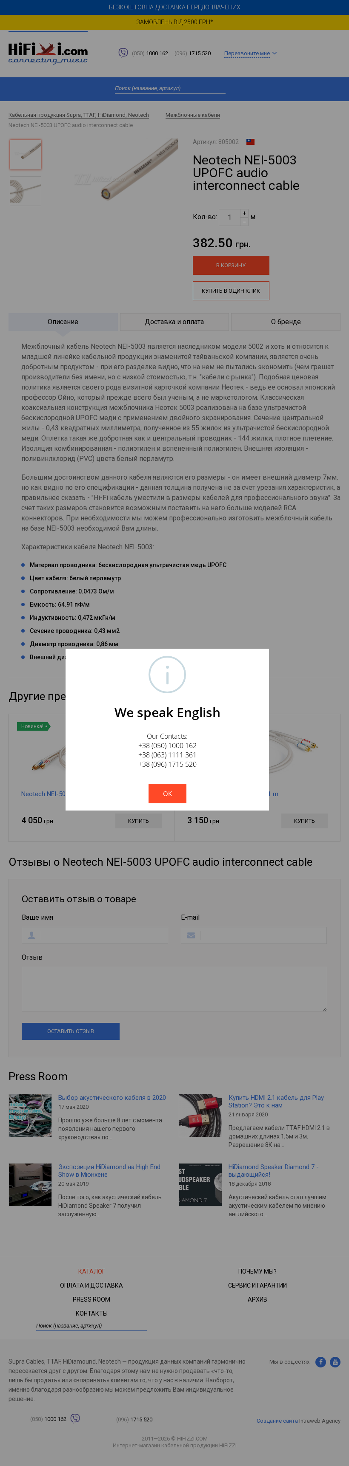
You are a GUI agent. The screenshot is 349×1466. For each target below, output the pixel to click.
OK (167, 793)
